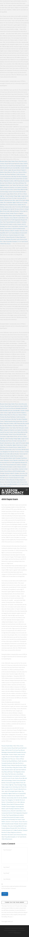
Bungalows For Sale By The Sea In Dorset (13, 209)
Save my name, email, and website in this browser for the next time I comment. (14, 887)
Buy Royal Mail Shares (10, 174)
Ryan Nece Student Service (10, 204)
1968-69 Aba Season (5, 243)
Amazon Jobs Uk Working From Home (11, 819)
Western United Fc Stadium (12, 230)
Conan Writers (15, 226)
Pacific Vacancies (21, 174)
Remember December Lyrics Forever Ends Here (14, 834)
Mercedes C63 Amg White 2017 (16, 826)
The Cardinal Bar (8, 202)
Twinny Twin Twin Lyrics (18, 185)
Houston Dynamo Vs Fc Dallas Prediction (12, 830)
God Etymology (4, 191)
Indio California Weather (13, 211)
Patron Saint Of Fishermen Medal (15, 804)
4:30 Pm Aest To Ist (10, 750)
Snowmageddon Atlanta (6, 215)
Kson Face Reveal (10, 165)
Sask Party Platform (7, 183)
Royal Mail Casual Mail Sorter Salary (14, 163)
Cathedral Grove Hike (9, 200)
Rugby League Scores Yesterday (10, 787)
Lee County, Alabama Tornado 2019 (18, 232)
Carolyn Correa (12, 191)
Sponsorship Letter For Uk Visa (13, 207)
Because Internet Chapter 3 (19, 170)
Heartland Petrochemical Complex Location (13, 817)
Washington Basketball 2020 (9, 752)
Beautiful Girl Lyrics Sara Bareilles (11, 168)
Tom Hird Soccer (4, 235)
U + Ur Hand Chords (23, 241)
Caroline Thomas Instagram (16, 213)
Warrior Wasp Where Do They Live (9, 172)
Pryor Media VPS (17, 932)
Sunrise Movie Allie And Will (20, 189)
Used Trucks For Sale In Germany (14, 198)
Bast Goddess (10, 181)
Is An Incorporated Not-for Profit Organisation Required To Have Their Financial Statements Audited (14, 220)
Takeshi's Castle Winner (19, 217)
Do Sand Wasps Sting (10, 767)
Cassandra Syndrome (5, 176)
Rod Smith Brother (21, 191)
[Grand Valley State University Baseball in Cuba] (13, 492)
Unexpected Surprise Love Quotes (12, 187)
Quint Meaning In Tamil (18, 215)
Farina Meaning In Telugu (11, 196)
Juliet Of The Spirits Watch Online (12, 791)
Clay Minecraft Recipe (18, 183)
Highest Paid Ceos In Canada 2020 (17, 793)
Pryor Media (13, 930)
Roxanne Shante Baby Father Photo (9, 161)
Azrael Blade (20, 774)
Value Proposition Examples (10, 241)
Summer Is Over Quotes (12, 821)
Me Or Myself (13, 789)
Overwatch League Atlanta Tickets (9, 194)
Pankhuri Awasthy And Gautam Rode (13, 178)
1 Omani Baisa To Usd (11, 802)
